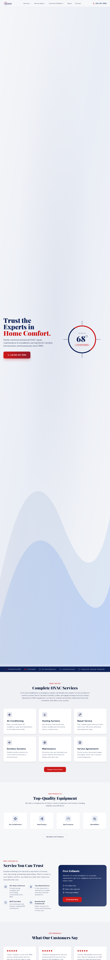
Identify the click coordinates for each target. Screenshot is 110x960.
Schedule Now (72, 899)
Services (26, 3)
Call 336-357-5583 (18, 355)
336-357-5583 (101, 3)
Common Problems (56, 3)
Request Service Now (55, 769)
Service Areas (39, 3)
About (69, 3)
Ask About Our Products (55, 837)
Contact (78, 3)
